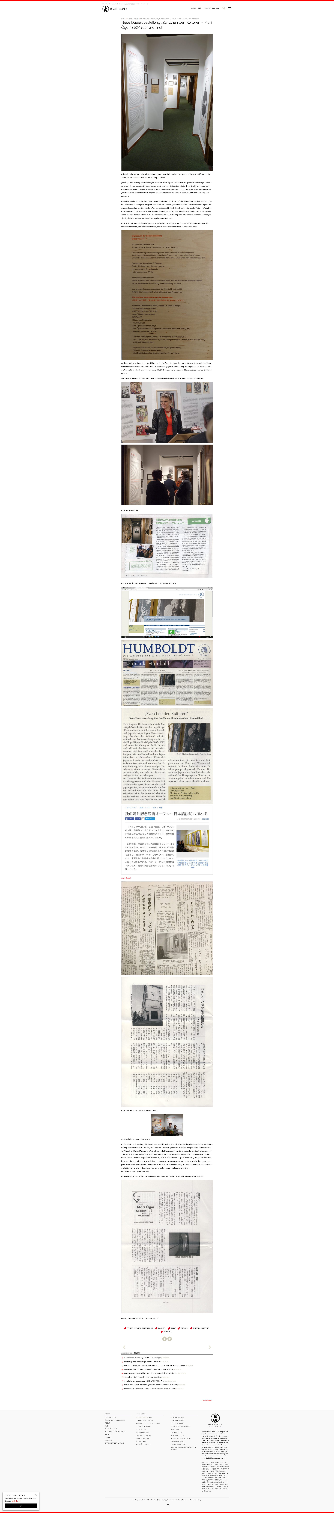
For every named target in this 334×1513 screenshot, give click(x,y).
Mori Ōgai (168, 1331)
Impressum (109, 1440)
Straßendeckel (181, 1438)
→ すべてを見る (206, 1400)
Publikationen (110, 1417)
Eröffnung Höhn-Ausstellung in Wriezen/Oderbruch (146, 1362)
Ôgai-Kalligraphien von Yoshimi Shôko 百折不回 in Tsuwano (150, 1381)
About (193, 8)
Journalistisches (148, 1423)
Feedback (144, 1420)
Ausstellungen (132, 19)
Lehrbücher (143, 1426)
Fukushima (178, 1444)
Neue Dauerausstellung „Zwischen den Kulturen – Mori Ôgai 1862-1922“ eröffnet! (169, 19)
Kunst (173, 1328)
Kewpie (177, 1435)
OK (21, 1506)
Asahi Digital (126, 878)
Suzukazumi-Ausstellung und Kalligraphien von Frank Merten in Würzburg (154, 1385)
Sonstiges (142, 1438)
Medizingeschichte (201, 1328)
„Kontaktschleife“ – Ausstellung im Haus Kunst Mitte (146, 1377)
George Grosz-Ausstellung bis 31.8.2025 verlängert (146, 1358)
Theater (141, 1441)
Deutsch (177, 1417)
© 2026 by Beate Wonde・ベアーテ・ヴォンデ (145, 1500)
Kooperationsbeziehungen (115, 1432)
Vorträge (143, 1444)
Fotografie (177, 1441)
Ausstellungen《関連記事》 (131, 1353)
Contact (215, 8)
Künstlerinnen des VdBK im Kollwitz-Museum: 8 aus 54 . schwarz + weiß (153, 1389)
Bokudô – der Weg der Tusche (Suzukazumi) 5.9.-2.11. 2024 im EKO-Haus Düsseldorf (158, 1365)
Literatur (184, 1328)
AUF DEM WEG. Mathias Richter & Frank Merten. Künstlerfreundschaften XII (155, 1373)
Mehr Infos (16, 1501)
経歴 (199, 8)
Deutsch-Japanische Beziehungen (140, 1328)
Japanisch (162, 1328)
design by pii (164, 1500)
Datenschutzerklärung (114, 1443)
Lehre (140, 1429)
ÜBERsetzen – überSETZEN (115, 1420)
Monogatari (142, 1432)
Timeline (207, 8)
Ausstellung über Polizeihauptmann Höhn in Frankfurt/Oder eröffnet (152, 1369)
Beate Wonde (119, 9)
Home (123, 19)
